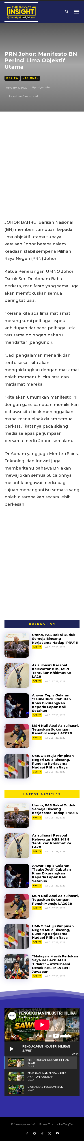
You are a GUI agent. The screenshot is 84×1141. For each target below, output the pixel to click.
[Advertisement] (42, 155)
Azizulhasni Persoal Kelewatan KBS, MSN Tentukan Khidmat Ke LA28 (51, 671)
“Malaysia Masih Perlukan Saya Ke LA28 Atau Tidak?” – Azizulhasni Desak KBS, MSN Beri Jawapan (55, 964)
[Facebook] (27, 1133)
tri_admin (43, 87)
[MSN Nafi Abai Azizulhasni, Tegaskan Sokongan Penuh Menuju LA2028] (16, 736)
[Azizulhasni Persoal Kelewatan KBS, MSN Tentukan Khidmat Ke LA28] (16, 675)
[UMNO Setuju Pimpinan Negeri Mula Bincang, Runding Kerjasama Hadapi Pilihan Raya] (16, 766)
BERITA (12, 78)
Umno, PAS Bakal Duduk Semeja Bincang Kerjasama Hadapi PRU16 (55, 639)
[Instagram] (34, 1133)
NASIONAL (30, 78)
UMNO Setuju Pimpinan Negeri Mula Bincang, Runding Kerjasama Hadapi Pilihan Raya (53, 761)
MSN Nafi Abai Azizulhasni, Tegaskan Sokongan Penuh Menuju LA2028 (55, 729)
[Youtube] (57, 1133)
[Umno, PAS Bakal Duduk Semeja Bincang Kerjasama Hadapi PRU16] (16, 645)
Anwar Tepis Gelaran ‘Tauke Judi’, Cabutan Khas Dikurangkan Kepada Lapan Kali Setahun (51, 703)
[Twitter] (49, 1133)
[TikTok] (42, 1133)
